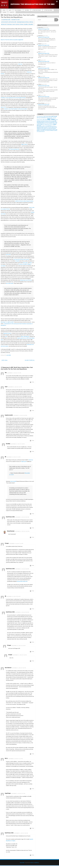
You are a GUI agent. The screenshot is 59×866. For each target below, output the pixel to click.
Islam (54, 123)
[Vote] (30, 382)
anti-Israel (54, 116)
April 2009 (8, 254)
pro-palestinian (48, 126)
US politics (26, 24)
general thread (45, 123)
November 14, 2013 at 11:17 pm (15, 758)
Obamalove (51, 124)
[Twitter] (57, 1)
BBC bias (31, 22)
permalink (9, 355)
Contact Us (12, 12)
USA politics (30, 24)
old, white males (9, 283)
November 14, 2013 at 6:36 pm (20, 415)
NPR (6, 336)
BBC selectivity (45, 122)
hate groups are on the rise (26, 280)
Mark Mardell (13, 481)
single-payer (23, 461)
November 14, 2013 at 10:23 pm (22, 531)
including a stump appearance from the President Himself (13, 97)
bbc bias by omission (45, 121)
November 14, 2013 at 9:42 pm (18, 645)
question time (39, 129)
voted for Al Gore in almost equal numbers (24, 201)
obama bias (47, 124)
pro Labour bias (47, 127)
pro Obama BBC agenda (51, 128)
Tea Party (17, 24)
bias (49, 122)
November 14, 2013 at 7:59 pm (16, 543)
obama (44, 124)
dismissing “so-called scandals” (7, 322)
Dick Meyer (9, 24)
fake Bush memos (7, 333)
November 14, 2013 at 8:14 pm (13, 596)
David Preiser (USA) (6, 19)
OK (55, 19)
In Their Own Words (48, 10)
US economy (47, 130)
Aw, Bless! (27, 10)
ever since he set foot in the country (21, 259)
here (24, 262)
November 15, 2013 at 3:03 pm (21, 833)
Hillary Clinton (24, 144)
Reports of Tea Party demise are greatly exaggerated (12, 39)
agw (37, 116)
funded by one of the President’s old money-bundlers (15, 108)
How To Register (18, 10)
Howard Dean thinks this (22, 581)
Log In (10, 10)
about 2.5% (3, 107)
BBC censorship (51, 121)
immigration (50, 123)
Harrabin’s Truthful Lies (30, 360)
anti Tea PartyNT (4, 22)
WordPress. (37, 862)
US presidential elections (41, 131)
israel (56, 123)
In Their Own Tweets (36, 10)
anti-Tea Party (11, 22)
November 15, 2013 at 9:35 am (18, 793)
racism (13, 24)
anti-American (40, 116)
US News (21, 24)
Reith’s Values (4, 360)
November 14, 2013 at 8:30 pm (22, 612)
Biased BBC (52, 122)
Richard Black (52, 129)
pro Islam (42, 127)
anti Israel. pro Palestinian (41, 117)
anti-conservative (47, 116)
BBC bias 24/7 (4, 24)
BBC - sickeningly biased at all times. (22, 22)
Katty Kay (20, 64)
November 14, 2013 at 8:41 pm (22, 517)
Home (4, 10)
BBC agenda (45, 119)
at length (17, 261)
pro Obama (52, 127)
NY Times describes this (14, 149)
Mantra (31, 862)
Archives (4, 12)
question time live (46, 129)
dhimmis (41, 123)
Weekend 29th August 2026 (43, 29)
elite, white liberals (25, 336)
